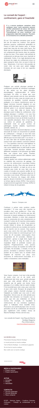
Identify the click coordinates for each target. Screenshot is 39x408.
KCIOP (6, 400)
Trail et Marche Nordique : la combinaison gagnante (19, 345)
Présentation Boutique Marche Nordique (15, 340)
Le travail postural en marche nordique (15, 342)
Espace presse (10, 370)
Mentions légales (15, 400)
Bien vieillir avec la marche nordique (14, 350)
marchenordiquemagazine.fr (26, 324)
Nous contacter (10, 395)
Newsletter (8, 383)
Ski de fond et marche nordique (13, 347)
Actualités (8, 380)
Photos (7, 382)
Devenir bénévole (11, 393)
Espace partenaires (11, 372)
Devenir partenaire (11, 391)
